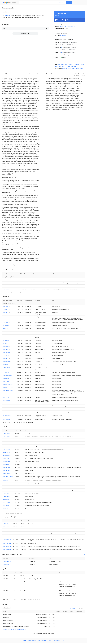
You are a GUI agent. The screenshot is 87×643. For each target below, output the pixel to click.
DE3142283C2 (6, 458)
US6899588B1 (6, 361)
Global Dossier (71, 68)
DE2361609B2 (6, 437)
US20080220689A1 (7, 375)
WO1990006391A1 (7, 455)
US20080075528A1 (7, 384)
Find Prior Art (60, 19)
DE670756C (6, 286)
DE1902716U (6, 440)
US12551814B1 (6, 419)
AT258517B (5, 508)
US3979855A (6, 306)
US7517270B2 (6, 381)
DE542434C (5, 484)
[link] (25, 16)
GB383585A (6, 283)
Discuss (81, 68)
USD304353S (6, 340)
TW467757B (6, 372)
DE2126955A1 (6, 467)
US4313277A (6, 312)
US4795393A (6, 346)
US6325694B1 (6, 352)
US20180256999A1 (7, 406)
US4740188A (6, 333)
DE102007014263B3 (8, 476)
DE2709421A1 (6, 443)
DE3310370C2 (6, 449)
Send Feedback (32, 640)
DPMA (77, 68)
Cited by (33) (70, 64)
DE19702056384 (7, 561)
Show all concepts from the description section (14, 629)
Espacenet (64, 68)
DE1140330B (6, 446)
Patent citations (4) (62, 64)
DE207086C (6, 280)
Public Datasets (42, 640)
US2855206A (6, 289)
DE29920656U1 (7, 367)
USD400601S (6, 364)
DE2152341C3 (6, 433)
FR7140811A (6, 527)
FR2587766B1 (6, 328)
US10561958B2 (7, 400)
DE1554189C (6, 493)
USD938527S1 (6, 409)
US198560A (6, 533)
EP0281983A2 (6, 452)
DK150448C (6, 317)
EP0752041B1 (6, 499)
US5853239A (6, 358)
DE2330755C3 (6, 496)
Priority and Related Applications (69, 66)
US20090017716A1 (7, 387)
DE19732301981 (7, 543)
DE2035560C (6, 487)
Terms (49, 640)
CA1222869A (6, 322)
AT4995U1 (5, 481)
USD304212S (6, 343)
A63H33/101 (7, 15)
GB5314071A (6, 536)
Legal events (77, 64)
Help (63, 640)
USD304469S (6, 336)
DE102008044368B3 (8, 390)
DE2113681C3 (6, 502)
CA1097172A (6, 309)
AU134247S (6, 355)
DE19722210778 (7, 539)
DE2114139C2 (6, 505)
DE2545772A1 (6, 490)
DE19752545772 (7, 546)
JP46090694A (6, 530)
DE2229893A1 (6, 461)
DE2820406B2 (6, 470)
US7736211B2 (6, 378)
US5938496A (6, 349)
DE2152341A (6, 524)
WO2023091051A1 (7, 415)
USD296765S (6, 325)
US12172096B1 (6, 412)
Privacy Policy (56, 640)
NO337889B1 (6, 397)
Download (74, 608)
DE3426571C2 (6, 464)
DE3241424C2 (6, 473)
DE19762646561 (7, 549)
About (24, 640)
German (66, 24)
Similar (68, 19)
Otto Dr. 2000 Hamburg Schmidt (67, 26)
